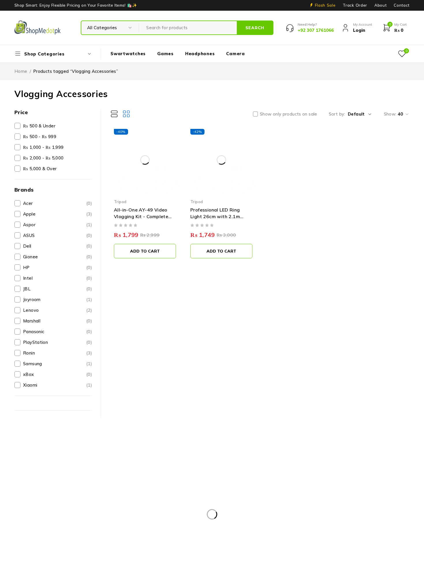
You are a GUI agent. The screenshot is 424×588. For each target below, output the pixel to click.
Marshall (57, 321)
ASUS (57, 235)
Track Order (355, 5)
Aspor (57, 224)
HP (57, 267)
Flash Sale (325, 5)
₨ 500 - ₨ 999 (39, 136)
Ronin (57, 353)
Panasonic (57, 331)
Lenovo (57, 310)
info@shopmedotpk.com (39, 513)
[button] (145, 251)
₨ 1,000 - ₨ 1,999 (43, 147)
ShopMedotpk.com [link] (34, 491)
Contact (402, 5)
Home (20, 71)
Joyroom (57, 299)
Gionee (57, 256)
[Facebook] (18, 536)
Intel (57, 278)
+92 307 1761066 (37, 522)
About (380, 5)
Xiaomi (57, 385)
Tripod (120, 201)
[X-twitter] (31, 536)
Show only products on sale (288, 114)
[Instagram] (44, 536)
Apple (57, 214)
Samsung (57, 363)
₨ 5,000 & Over (40, 168)
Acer (57, 203)
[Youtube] (57, 536)
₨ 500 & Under (39, 126)
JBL (57, 289)
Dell (57, 246)
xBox (57, 374)
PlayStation (57, 342)
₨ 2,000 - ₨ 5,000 (43, 158)
